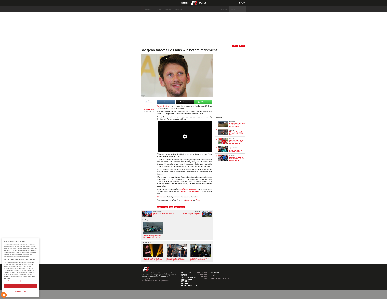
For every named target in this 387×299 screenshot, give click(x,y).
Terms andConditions (202, 277)
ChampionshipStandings (186, 280)
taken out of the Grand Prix (189, 191)
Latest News (186, 273)
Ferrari (231, 138)
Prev (235, 46)
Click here (160, 197)
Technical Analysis (188, 277)
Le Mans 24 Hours (162, 207)
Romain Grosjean (163, 106)
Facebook (188, 200)
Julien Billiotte (148, 110)
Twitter (198, 200)
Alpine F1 (232, 155)
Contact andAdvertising (202, 273)
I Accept (20, 286)
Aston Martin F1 (234, 147)
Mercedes (232, 121)
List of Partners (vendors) (12, 281)
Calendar (202, 3)
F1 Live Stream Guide (189, 285)
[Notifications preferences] (4, 295)
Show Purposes (20, 291)
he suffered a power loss (188, 189)
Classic (184, 275)
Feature (231, 130)
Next (242, 46)
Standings (185, 3)
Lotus (171, 207)
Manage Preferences (220, 278)
